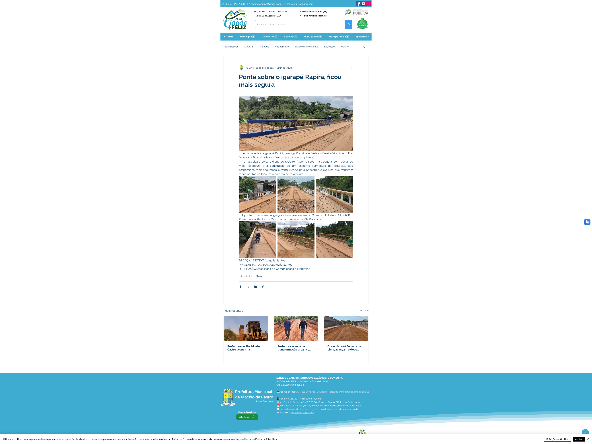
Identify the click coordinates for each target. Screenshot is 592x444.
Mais (343, 46)
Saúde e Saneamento (306, 46)
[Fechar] (588, 439)
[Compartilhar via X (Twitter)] (248, 286)
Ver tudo (364, 310)
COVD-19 (249, 46)
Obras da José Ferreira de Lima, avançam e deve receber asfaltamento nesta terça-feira (345, 348)
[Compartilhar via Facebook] (240, 286)
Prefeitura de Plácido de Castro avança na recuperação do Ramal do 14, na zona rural (244, 348)
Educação (329, 46)
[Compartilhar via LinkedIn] (255, 286)
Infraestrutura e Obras (251, 276)
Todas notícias (231, 46)
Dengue (264, 46)
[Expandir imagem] (257, 194)
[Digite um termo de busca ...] (348, 24)
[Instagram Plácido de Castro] (368, 3)
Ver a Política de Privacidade (264, 439)
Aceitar (578, 439)
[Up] (585, 432)
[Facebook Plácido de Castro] (358, 3)
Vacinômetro (282, 46)
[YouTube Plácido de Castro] (363, 3)
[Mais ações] (351, 68)
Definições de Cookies (557, 439)
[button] (248, 37)
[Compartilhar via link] (263, 286)
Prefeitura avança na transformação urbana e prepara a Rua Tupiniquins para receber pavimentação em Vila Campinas (296, 348)
